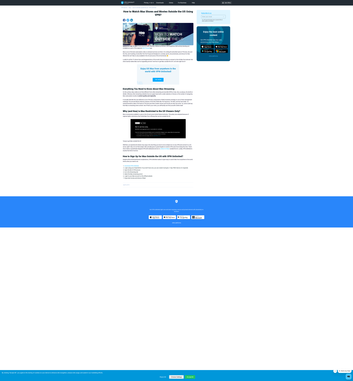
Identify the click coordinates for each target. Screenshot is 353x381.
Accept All (190, 377)
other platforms (213, 56)
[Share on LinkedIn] (131, 20)
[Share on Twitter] (127, 20)
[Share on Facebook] (124, 20)
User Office (228, 2)
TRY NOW (158, 80)
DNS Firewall (146, 48)
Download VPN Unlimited (131, 166)
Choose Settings (176, 377)
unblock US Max (164, 148)
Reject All (163, 377)
